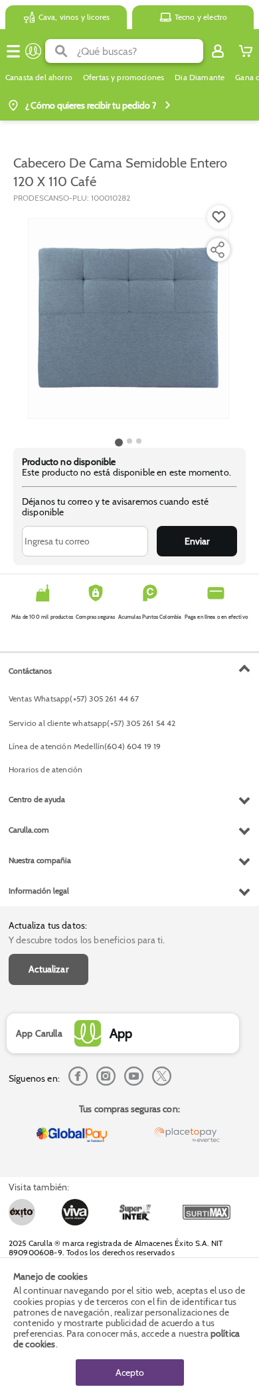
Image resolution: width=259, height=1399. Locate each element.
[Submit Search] (61, 51)
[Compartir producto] (217, 250)
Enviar (197, 541)
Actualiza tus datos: (48, 925)
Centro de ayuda (37, 799)
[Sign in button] (218, 51)
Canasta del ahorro (38, 77)
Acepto (130, 1372)
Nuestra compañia (40, 860)
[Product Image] (128, 319)
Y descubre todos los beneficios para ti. (87, 940)
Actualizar (48, 969)
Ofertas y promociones (123, 77)
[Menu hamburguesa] (13, 51)
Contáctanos (30, 671)
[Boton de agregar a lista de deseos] (219, 217)
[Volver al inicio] (33, 51)
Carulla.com (29, 830)
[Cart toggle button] (246, 51)
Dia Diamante (199, 77)
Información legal (39, 891)
